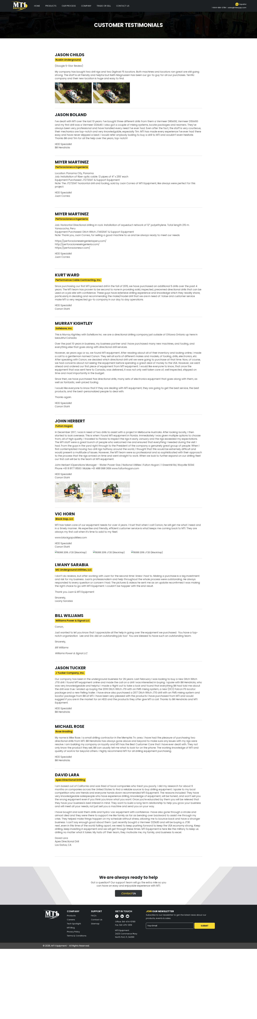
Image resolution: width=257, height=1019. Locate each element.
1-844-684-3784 (219, 7)
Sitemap (95, 923)
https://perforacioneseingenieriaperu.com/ (80, 241)
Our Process (69, 5)
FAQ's (93, 915)
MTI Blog (71, 927)
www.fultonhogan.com (125, 468)
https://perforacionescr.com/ (72, 247)
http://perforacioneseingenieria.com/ (77, 244)
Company (86, 5)
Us (128, 893)
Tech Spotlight (74, 923)
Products (50, 5)
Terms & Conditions (76, 935)
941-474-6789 (128, 921)
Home (37, 5)
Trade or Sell (104, 5)
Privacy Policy (73, 931)
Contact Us (122, 5)
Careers (71, 919)
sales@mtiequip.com (237, 7)
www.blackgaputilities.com (71, 537)
